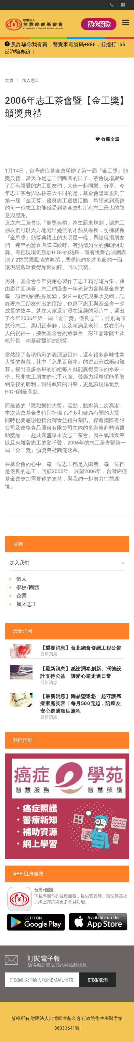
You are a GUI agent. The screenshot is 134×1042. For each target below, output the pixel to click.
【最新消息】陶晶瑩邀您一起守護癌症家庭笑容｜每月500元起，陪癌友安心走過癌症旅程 (81, 703)
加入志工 (30, 80)
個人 (21, 579)
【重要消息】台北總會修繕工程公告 (81, 648)
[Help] (111, 3)
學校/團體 (27, 587)
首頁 (9, 80)
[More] (123, 3)
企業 (21, 596)
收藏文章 (110, 139)
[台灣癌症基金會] (27, 24)
